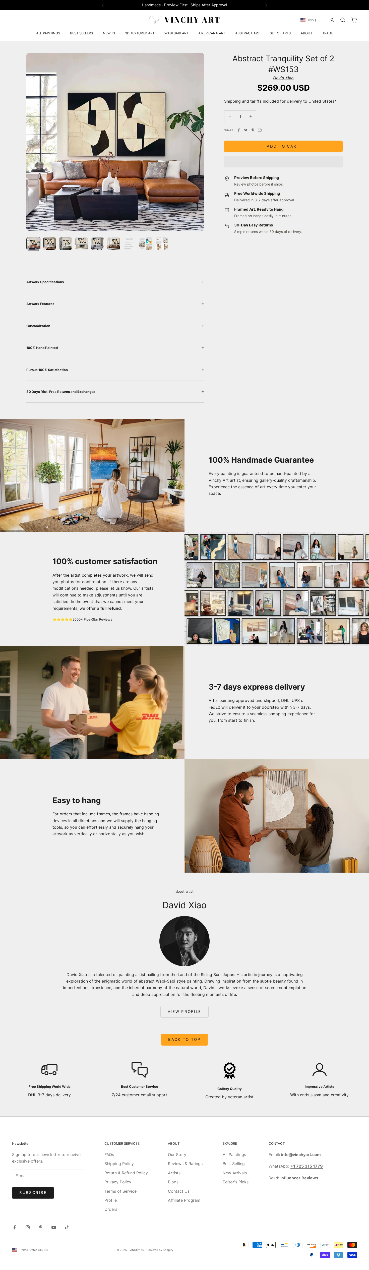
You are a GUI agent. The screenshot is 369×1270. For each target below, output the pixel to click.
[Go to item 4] (82, 244)
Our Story (177, 1154)
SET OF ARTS (280, 33)
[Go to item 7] (130, 244)
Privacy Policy (117, 1181)
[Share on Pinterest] (253, 130)
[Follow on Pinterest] (40, 1227)
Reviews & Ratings (185, 1163)
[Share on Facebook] (239, 130)
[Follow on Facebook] (14, 1227)
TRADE (327, 33)
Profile (110, 1200)
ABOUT (306, 33)
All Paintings (234, 1154)
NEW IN (109, 33)
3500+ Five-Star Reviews (92, 619)
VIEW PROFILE (184, 1011)
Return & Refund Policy (126, 1172)
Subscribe (33, 1192)
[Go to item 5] (98, 244)
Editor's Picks (236, 1181)
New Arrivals (235, 1172)
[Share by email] (260, 130)
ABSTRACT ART (247, 33)
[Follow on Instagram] (27, 1227)
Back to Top (184, 1039)
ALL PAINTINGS (48, 33)
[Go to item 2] (49, 244)
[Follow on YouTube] (53, 1227)
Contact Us (179, 1191)
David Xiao (283, 77)
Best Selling (234, 1163)
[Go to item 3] (65, 244)
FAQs (109, 1154)
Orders (110, 1209)
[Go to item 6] (114, 244)
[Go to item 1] (33, 244)
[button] (283, 161)
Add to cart (283, 146)
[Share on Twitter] (246, 130)
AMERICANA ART (211, 33)
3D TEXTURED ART (139, 33)
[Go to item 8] (146, 244)
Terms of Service (120, 1191)
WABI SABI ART (176, 33)
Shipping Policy (119, 1163)
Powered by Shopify (160, 1250)
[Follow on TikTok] (66, 1227)
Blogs (173, 1181)
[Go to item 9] (162, 244)
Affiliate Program (184, 1200)
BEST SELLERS (81, 33)
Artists (174, 1172)
